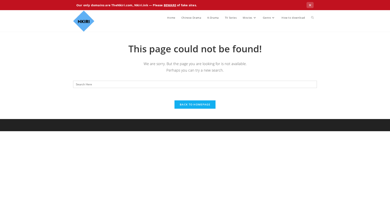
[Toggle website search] (312, 17)
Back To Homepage (195, 104)
